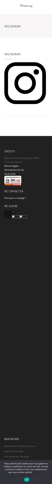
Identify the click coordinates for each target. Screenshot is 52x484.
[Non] (48, 472)
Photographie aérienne (16, 457)
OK (26, 479)
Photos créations (13, 451)
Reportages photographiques (20, 446)
